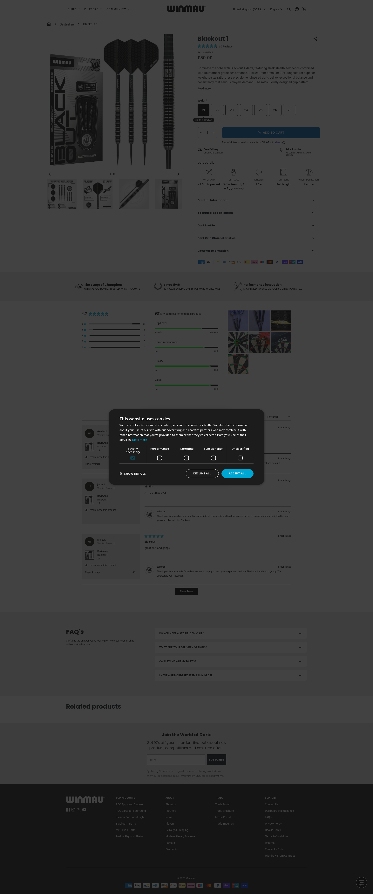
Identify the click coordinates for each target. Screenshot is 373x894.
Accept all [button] (237, 473)
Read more (139, 440)
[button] (132, 473)
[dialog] (186, 447)
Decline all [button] (202, 473)
